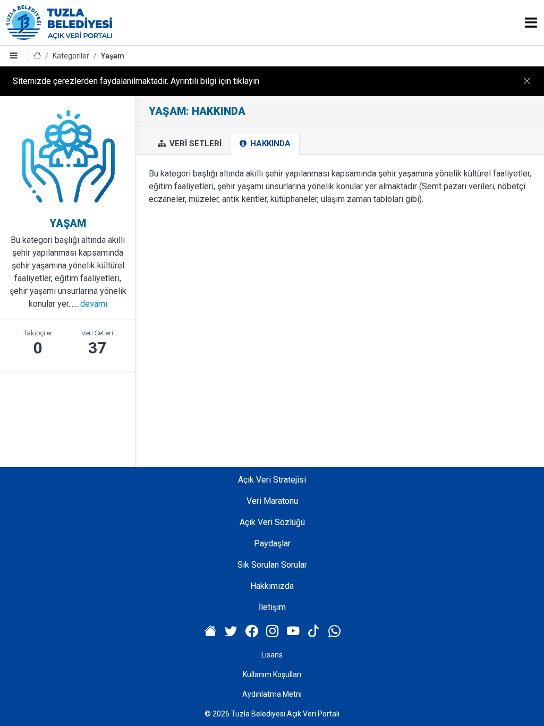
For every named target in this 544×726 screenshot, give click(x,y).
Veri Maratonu (272, 501)
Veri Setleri (194, 143)
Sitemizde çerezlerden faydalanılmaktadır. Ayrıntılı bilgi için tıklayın (136, 81)
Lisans (272, 655)
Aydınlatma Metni (272, 694)
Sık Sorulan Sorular (272, 565)
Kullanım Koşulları (272, 674)
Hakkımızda (272, 586)
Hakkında (269, 143)
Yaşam (112, 56)
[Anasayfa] (37, 56)
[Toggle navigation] (531, 22)
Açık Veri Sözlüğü (272, 522)
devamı (93, 304)
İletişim (272, 607)
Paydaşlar (272, 543)
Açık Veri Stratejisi (272, 480)
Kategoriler (71, 56)
